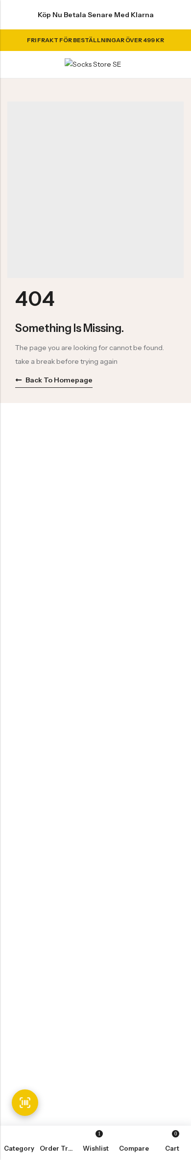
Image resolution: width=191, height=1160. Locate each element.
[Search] (161, 64)
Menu (10, 65)
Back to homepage (59, 380)
